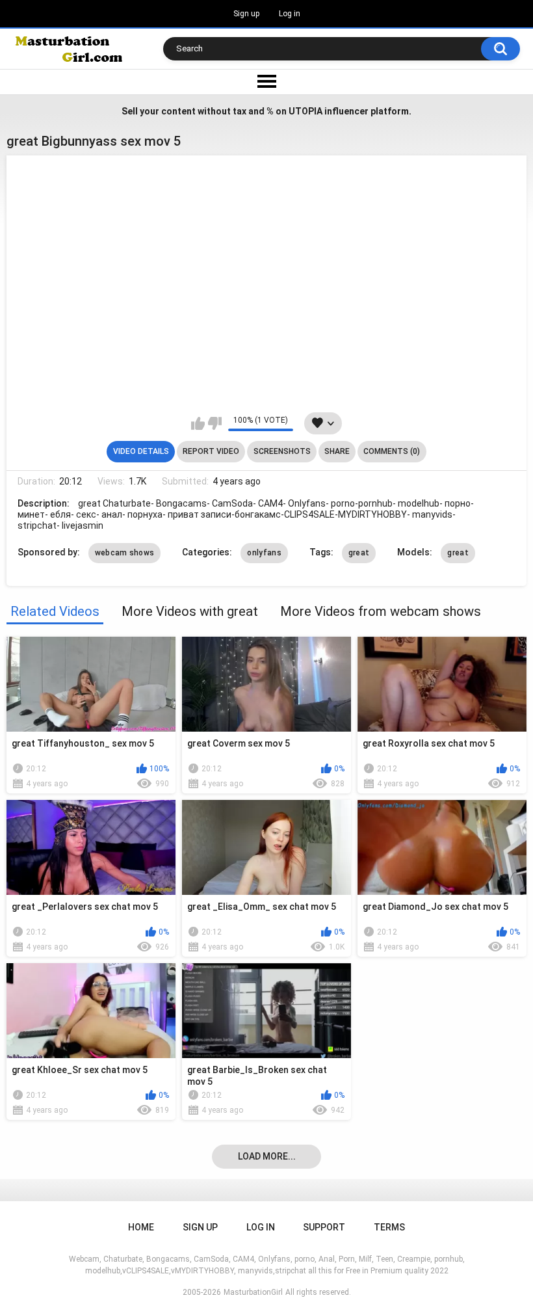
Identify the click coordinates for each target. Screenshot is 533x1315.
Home (141, 1227)
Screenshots (282, 451)
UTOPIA (305, 111)
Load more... (267, 1156)
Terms (389, 1227)
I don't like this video (215, 423)
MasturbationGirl (253, 1292)
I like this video (198, 423)
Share (337, 451)
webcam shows (125, 552)
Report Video (211, 451)
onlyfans (264, 552)
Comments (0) (391, 451)
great (359, 552)
